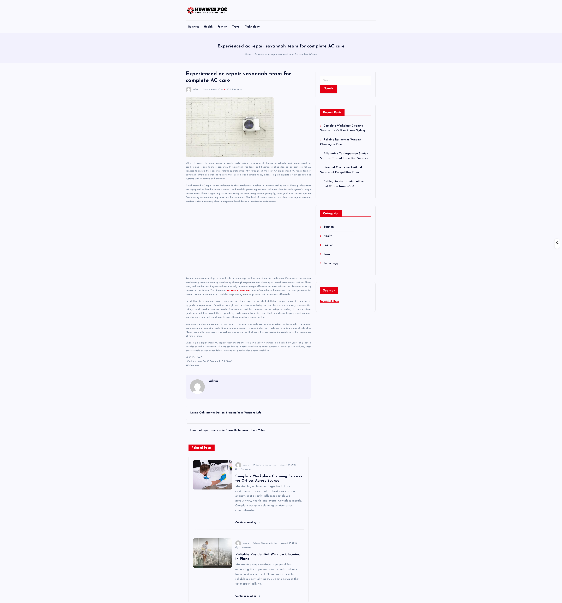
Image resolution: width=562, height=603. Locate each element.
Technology (252, 26)
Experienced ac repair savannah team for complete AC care (286, 54)
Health (208, 26)
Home (248, 54)
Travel (236, 26)
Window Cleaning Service (265, 543)
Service (206, 89)
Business (193, 26)
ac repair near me (238, 290)
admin (196, 89)
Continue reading (246, 522)
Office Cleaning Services (264, 465)
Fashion (222, 26)
